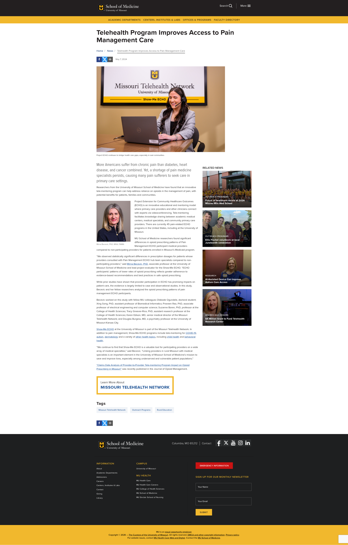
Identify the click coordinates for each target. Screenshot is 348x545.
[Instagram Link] (240, 442)
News (110, 50)
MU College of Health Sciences (150, 489)
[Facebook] (99, 59)
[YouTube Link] (233, 442)
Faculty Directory (227, 19)
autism (100, 336)
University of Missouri (146, 468)
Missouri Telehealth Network (135, 387)
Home (100, 50)
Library (100, 498)
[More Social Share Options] (110, 59)
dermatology (111, 336)
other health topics (145, 336)
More (243, 5)
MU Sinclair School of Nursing (149, 497)
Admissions (102, 477)
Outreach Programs (141, 410)
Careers (100, 481)
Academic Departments (124, 19)
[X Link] (226, 442)
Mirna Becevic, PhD (137, 263)
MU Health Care (143, 480)
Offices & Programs (197, 19)
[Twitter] (104, 59)
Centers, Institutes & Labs (161, 19)
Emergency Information (214, 465)
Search (224, 5)
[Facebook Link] (218, 442)
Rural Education (164, 410)
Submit (204, 512)
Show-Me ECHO (105, 329)
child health (173, 336)
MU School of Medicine (146, 493)
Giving (99, 494)
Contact (207, 443)
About (99, 468)
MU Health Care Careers (147, 485)
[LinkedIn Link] (247, 442)
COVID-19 (191, 333)
